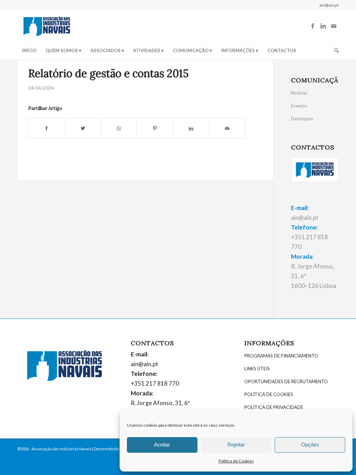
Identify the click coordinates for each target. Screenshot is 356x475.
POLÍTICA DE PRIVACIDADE (273, 407)
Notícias (299, 93)
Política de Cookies (236, 461)
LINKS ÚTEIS (257, 368)
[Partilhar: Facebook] (47, 128)
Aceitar (162, 445)
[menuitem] (29, 50)
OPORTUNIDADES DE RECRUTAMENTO (286, 381)
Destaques (302, 118)
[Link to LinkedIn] (323, 26)
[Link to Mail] (333, 26)
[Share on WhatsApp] (119, 128)
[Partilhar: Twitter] (83, 128)
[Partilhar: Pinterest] (155, 128)
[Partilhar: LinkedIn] (191, 128)
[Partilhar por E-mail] (227, 128)
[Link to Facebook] (312, 26)
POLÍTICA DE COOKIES (268, 394)
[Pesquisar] (334, 50)
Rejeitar (236, 445)
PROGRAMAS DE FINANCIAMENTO (281, 356)
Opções (310, 445)
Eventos (299, 105)
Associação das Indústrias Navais (61, 448)
